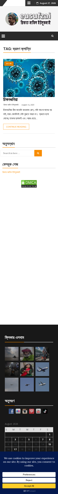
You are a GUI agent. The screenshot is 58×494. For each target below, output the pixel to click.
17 (15, 449)
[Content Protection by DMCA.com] (29, 183)
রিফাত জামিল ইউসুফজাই (11, 105)
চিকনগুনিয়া (10, 99)
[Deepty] (27, 369)
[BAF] (12, 384)
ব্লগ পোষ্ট (9, 64)
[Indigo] (42, 369)
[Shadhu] (27, 354)
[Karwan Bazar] (12, 369)
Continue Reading (16, 126)
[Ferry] (12, 354)
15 (49, 444)
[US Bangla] (42, 384)
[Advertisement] (29, 223)
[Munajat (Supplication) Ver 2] (42, 354)
